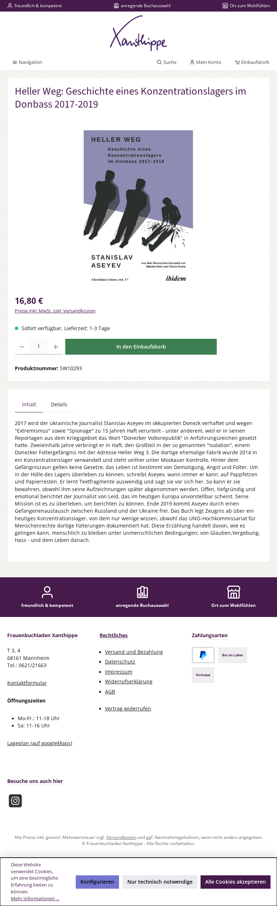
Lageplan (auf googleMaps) (39, 743)
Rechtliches (114, 635)
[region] (138, 207)
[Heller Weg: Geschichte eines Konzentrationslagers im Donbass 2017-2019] (138, 207)
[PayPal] (203, 655)
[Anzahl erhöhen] (56, 347)
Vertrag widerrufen (128, 708)
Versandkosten (121, 837)
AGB (110, 691)
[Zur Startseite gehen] (138, 33)
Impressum (118, 672)
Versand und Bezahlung (134, 652)
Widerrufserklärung (129, 681)
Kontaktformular (27, 683)
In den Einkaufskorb (141, 346)
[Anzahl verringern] (22, 347)
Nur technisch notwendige (160, 882)
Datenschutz (120, 661)
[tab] (29, 404)
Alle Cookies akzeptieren (235, 882)
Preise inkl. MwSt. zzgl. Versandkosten (55, 311)
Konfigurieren (97, 882)
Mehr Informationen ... (35, 899)
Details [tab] (59, 404)
